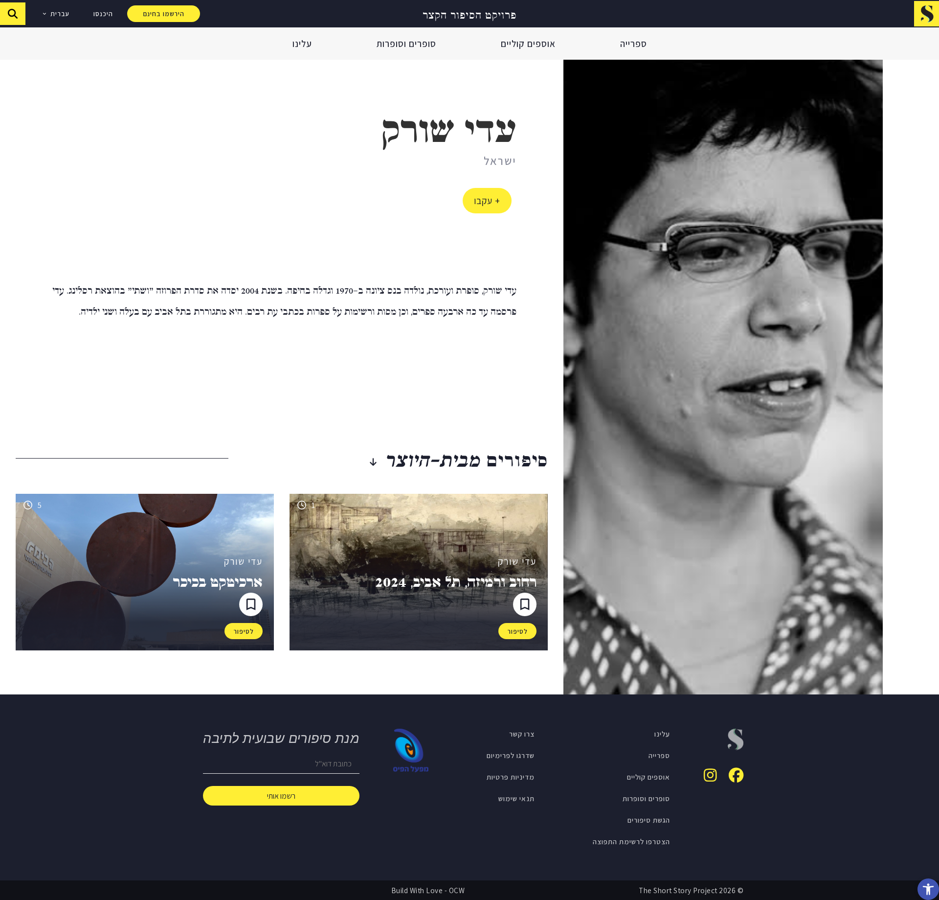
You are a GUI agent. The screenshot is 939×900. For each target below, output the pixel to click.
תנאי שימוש (516, 798)
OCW (457, 890)
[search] (12, 13)
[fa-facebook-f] (736, 775)
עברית (59, 13)
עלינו (302, 43)
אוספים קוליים (528, 43)
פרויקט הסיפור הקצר (469, 14)
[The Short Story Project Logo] (926, 13)
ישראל (500, 160)
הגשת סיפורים (648, 820)
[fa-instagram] (710, 775)
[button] (928, 889)
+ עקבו (487, 200)
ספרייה (633, 43)
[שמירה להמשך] (525, 604)
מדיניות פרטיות (511, 777)
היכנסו (103, 13)
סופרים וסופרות (406, 43)
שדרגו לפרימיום (511, 755)
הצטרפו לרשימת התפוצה (631, 841)
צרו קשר (522, 733)
